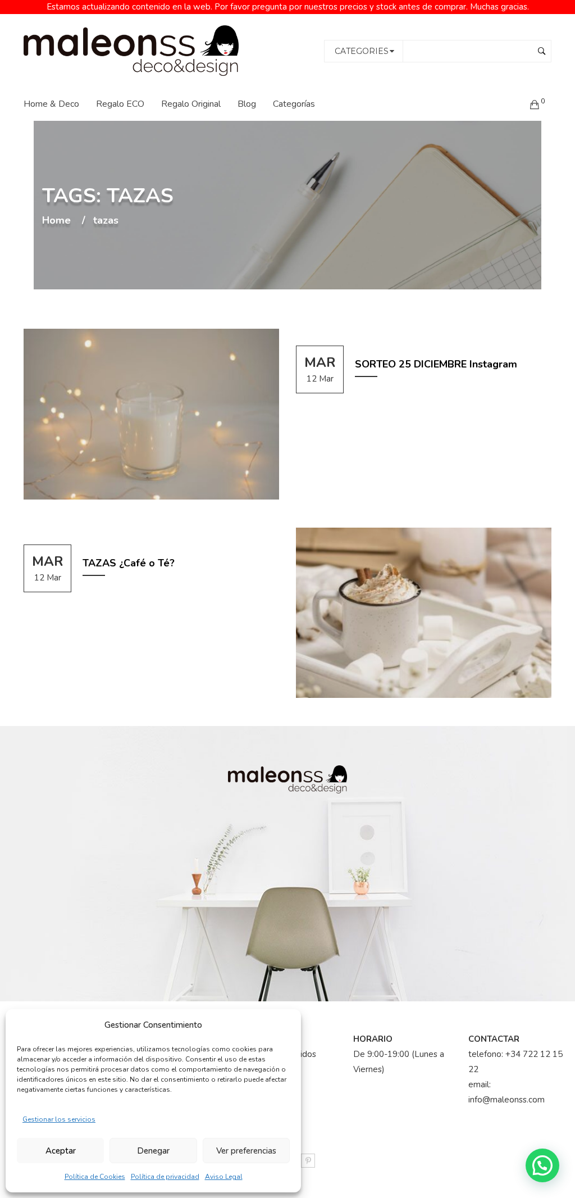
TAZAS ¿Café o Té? (129, 563)
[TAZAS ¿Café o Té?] (423, 613)
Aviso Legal (224, 1176)
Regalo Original (191, 104)
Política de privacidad (165, 1176)
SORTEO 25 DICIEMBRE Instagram (436, 364)
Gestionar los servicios (58, 1119)
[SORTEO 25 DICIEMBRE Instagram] (151, 414)
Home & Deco (51, 104)
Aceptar (60, 1150)
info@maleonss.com (506, 1099)
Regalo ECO (120, 104)
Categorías (294, 104)
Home (56, 221)
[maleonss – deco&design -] (131, 50)
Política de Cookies (95, 1176)
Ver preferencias (246, 1150)
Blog (247, 104)
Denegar (153, 1150)
